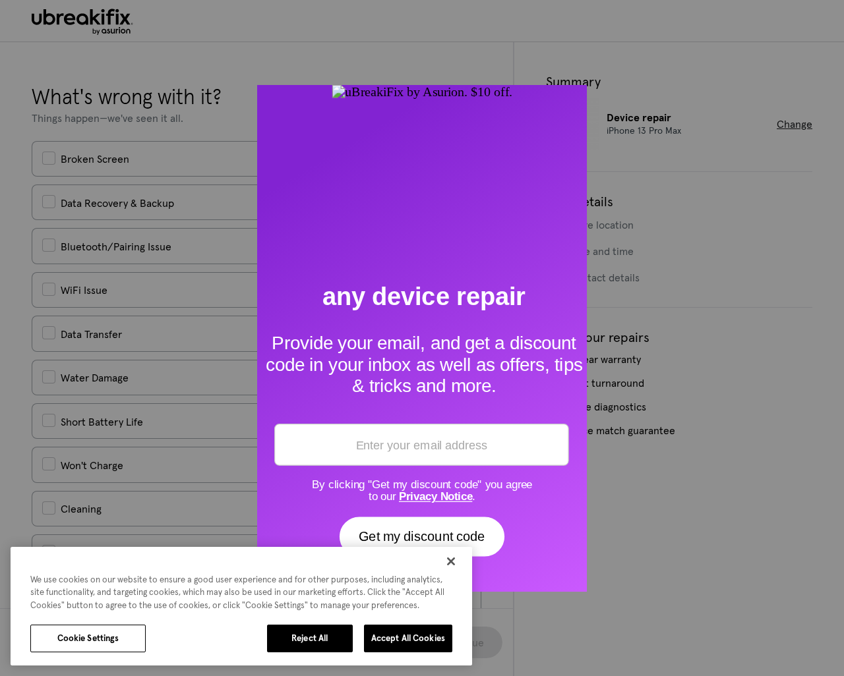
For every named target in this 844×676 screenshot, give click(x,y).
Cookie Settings (88, 638)
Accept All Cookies (408, 638)
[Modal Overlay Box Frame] (422, 338)
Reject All (309, 638)
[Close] (451, 561)
